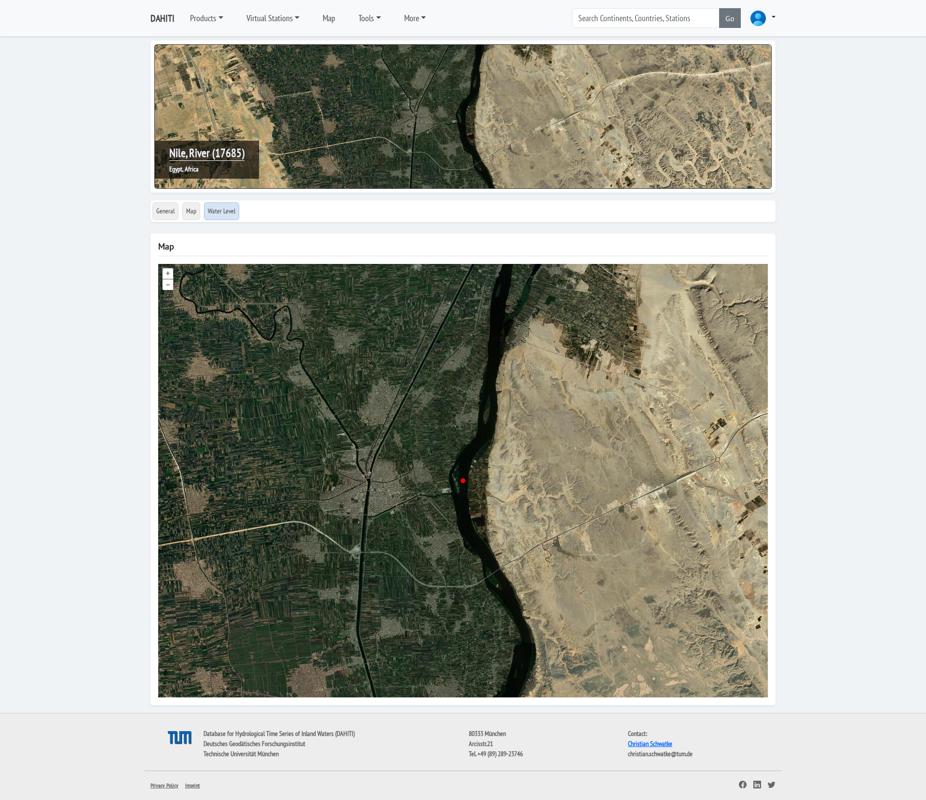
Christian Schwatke (650, 743)
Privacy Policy (164, 785)
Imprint (192, 785)
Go (730, 18)
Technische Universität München (241, 753)
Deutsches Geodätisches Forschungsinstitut (254, 743)
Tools (366, 18)
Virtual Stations (269, 18)
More (411, 18)
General (165, 211)
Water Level (221, 211)
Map (329, 18)
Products (203, 18)
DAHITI (162, 18)
